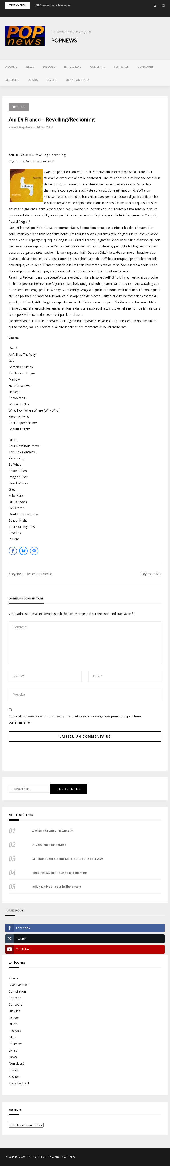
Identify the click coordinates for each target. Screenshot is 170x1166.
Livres (13, 1050)
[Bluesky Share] (23, 551)
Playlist (14, 1070)
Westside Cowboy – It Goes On (52, 831)
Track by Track (19, 1083)
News (30, 67)
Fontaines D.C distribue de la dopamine (59, 873)
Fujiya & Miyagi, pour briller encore (57, 887)
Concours (146, 67)
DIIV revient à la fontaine (52, 5)
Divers (51, 80)
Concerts (97, 67)
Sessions (12, 80)
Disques (49, 67)
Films (12, 1037)
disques (14, 1017)
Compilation (17, 991)
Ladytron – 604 (150, 574)
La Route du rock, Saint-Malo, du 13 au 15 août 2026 (67, 859)
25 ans (33, 80)
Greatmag (54, 1157)
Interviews (72, 67)
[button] (155, 5)
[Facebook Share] (13, 551)
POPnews (64, 40)
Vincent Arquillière (20, 127)
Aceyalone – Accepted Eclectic (30, 574)
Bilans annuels (77, 80)
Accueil (11, 67)
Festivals (121, 67)
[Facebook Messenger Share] (34, 551)
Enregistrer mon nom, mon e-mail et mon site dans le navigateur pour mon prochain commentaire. (75, 719)
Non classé (17, 1063)
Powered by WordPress (20, 1157)
